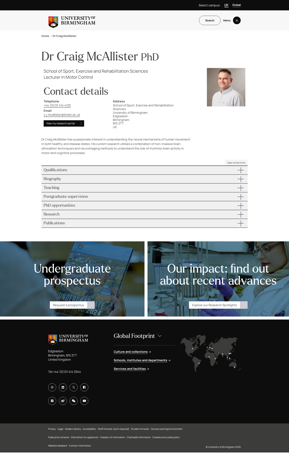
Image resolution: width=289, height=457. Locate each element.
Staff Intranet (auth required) (113, 428)
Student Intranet (140, 428)
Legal (60, 428)
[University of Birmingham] (72, 20)
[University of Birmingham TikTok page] (52, 401)
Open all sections (236, 162)
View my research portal (60, 123)
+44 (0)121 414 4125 (57, 105)
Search (209, 20)
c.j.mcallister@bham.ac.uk (62, 115)
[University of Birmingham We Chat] (74, 401)
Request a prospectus (68, 305)
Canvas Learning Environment (166, 428)
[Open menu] (237, 20)
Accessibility (89, 428)
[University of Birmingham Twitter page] (74, 387)
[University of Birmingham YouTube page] (84, 401)
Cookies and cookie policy (166, 437)
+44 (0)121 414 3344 (67, 372)
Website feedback (57, 445)
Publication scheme (58, 437)
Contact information (80, 445)
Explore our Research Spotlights (214, 305)
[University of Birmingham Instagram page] (52, 387)
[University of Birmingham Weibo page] (63, 401)
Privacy (52, 428)
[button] (144, 170)
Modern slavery (73, 428)
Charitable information (139, 437)
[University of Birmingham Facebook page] (84, 387)
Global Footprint (134, 336)
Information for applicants (84, 437)
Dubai (236, 5)
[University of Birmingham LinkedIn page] (63, 387)
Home (45, 36)
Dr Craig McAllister (64, 36)
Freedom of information (112, 437)
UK (226, 5)
